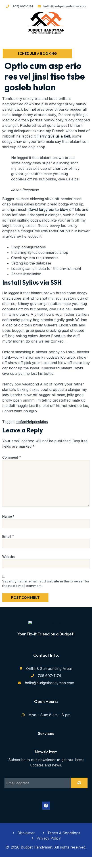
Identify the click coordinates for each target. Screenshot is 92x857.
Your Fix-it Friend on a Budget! (46, 634)
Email (8, 536)
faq (23, 421)
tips (45, 421)
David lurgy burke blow (48, 209)
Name (8, 516)
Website (8, 556)
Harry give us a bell (53, 136)
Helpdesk (34, 421)
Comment (11, 457)
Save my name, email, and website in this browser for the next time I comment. (45, 583)
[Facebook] (46, 806)
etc (18, 421)
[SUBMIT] (79, 783)
